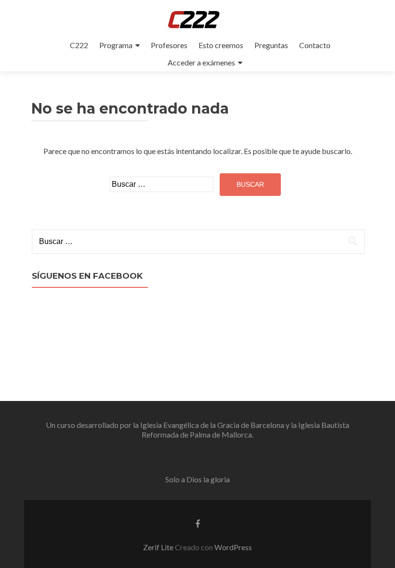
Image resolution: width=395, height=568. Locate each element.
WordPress (233, 547)
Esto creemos (220, 45)
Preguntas (271, 45)
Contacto (314, 45)
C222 (79, 45)
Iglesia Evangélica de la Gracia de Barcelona (212, 424)
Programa (115, 45)
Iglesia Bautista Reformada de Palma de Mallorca (245, 429)
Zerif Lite (159, 547)
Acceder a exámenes (201, 62)
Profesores (169, 45)
